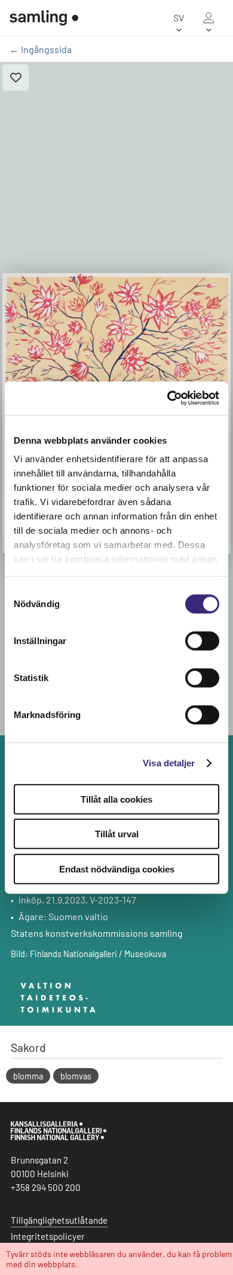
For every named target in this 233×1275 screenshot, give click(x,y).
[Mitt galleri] (208, 18)
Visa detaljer (169, 763)
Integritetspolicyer (48, 1236)
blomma (28, 1076)
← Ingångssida (41, 49)
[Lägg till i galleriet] (15, 77)
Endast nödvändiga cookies (116, 869)
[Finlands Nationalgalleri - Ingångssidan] (44, 18)
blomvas (75, 1076)
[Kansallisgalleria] (58, 1137)
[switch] (202, 640)
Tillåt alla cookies (116, 799)
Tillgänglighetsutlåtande (59, 1220)
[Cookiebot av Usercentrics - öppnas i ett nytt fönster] (167, 398)
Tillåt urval (117, 834)
